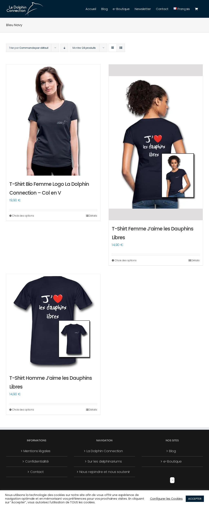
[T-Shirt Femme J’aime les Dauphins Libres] (156, 142)
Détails (93, 215)
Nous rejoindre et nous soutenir (104, 471)
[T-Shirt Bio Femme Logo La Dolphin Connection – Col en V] (53, 120)
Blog (172, 451)
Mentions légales (37, 451)
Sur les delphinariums (105, 461)
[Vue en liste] (121, 48)
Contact (37, 471)
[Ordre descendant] (64, 48)
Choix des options (23, 215)
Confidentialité (37, 461)
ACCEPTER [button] (194, 499)
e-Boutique (172, 461)
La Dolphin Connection (105, 451)
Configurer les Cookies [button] (166, 498)
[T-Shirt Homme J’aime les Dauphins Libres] (53, 322)
